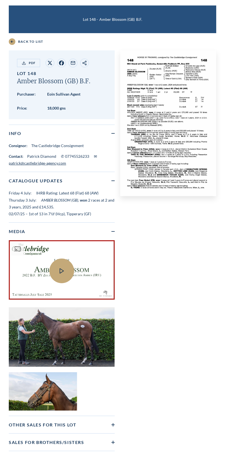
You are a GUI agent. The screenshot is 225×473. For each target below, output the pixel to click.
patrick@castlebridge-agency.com (37, 163)
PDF (32, 63)
